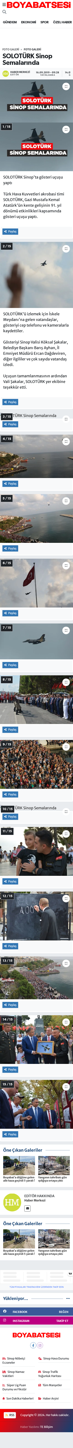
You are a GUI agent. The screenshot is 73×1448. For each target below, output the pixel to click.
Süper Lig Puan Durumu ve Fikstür (14, 1387)
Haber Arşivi (51, 1398)
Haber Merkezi (34, 1200)
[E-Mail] (27, 1208)
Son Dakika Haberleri (20, 1398)
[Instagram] (40, 1345)
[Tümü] (68, 1298)
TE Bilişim (46, 1427)
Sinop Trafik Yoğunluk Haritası (49, 1374)
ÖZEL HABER (62, 22)
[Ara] (4, 12)
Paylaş (12, 231)
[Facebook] (33, 1345)
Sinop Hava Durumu (56, 1358)
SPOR (44, 22)
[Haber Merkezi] (12, 1202)
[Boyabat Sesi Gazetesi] (39, 4)
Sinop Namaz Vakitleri (13, 1374)
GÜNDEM (10, 22)
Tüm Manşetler (52, 1385)
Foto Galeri (10, 49)
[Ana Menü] (4, 5)
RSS (11, 1415)
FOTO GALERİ (32, 49)
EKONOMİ (28, 22)
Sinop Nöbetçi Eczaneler (13, 1360)
